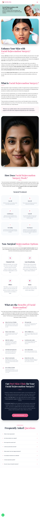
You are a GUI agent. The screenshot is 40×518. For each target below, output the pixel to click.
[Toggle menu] (37, 2)
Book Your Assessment (19, 415)
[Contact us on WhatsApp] (2, 515)
